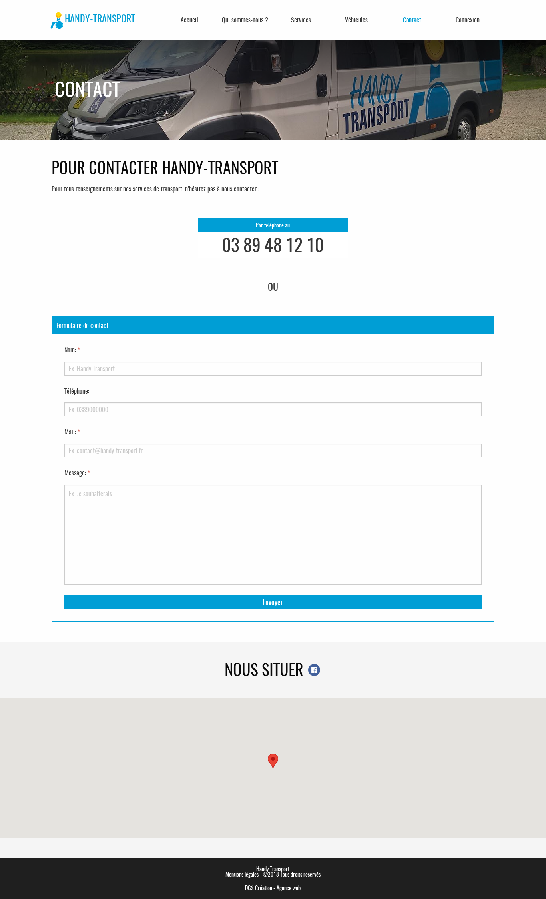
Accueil (189, 20)
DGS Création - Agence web (273, 888)
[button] (273, 761)
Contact (412, 20)
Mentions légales (242, 874)
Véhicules (356, 20)
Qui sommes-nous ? (245, 20)
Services (301, 20)
